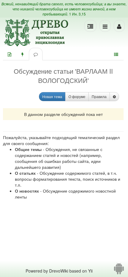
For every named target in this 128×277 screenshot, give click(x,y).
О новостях (27, 191)
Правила (99, 96)
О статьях (25, 173)
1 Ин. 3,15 (77, 13)
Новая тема (52, 96)
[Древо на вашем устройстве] (119, 271)
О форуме (76, 96)
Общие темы (28, 149)
